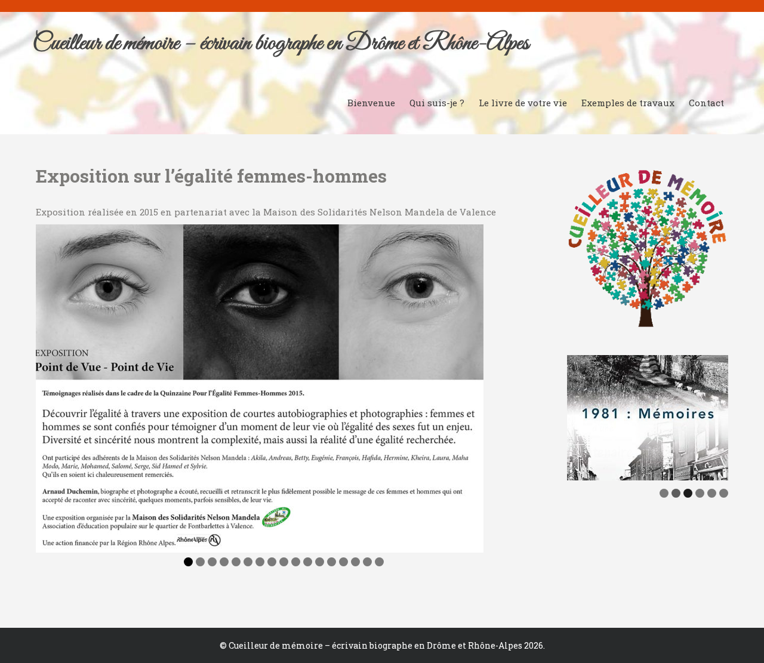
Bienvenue (371, 103)
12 (319, 561)
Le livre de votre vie (523, 103)
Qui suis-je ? (436, 103)
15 (355, 561)
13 (331, 561)
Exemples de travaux (627, 103)
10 (295, 561)
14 (343, 561)
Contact (706, 103)
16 (367, 561)
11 (307, 561)
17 (379, 561)
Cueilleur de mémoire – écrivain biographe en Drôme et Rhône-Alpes (281, 43)
